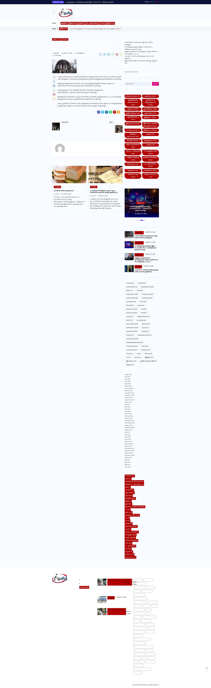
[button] (138, 220)
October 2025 (129, 397)
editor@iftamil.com (59, 594)
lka (144, 313)
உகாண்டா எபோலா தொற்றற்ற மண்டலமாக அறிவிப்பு (139, 57)
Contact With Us (85, 583)
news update (132, 324)
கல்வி (150, 134)
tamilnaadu (131, 350)
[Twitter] (153, 2)
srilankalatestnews (144, 335)
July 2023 (127, 460)
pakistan (146, 324)
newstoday (141, 320)
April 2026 (128, 384)
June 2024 (127, 434)
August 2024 (128, 430)
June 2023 (127, 462)
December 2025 (129, 393)
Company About (85, 580)
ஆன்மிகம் (150, 113)
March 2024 (128, 441)
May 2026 (127, 381)
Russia (145, 328)
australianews (131, 287)
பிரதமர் (130, 365)
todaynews (145, 350)
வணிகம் (133, 170)
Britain (129, 290)
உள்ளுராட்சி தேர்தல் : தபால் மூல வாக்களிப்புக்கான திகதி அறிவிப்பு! (104, 191)
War (137, 357)
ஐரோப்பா (110, 23)
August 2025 (128, 402)
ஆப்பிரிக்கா (150, 109)
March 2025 (128, 414)
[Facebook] (151, 2)
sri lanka (145, 331)
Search (155, 84)
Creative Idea (84, 587)
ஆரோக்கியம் (132, 113)
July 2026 (127, 377)
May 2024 (127, 437)
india (140, 305)
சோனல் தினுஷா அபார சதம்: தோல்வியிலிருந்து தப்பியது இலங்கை (118, 618)
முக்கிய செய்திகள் (150, 159)
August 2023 (128, 458)
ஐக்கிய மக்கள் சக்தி (148, 361)
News (129, 320)
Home (54, 23)
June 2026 (127, 379)
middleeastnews (143, 316)
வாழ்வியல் (150, 170)
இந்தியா (64, 23)
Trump (129, 354)
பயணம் (150, 145)
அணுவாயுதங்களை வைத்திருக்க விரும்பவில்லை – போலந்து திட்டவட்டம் (98, 2)
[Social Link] (158, 2)
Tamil (144, 346)
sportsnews (131, 331)
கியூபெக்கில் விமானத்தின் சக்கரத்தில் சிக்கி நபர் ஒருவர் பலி (117, 603)
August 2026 (128, 374)
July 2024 (127, 432)
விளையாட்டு (133, 176)
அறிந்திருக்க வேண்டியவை (133, 102)
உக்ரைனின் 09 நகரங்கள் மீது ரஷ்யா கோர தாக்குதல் (139, 44)
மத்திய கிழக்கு (133, 159)
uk (139, 354)
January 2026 (128, 391)
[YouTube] (156, 2)
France (143, 302)
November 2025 (129, 395)
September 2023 (130, 455)
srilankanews (132, 339)
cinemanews (132, 294)
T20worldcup (131, 346)
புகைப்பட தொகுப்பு (133, 152)
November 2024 (129, 423)
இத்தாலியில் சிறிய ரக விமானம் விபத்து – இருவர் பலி (141, 62)
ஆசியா (82, 23)
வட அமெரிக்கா (92, 23)
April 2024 (128, 439)
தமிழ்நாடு (150, 141)
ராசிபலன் (132, 164)
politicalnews (132, 328)
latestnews (131, 313)
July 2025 (127, 404)
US (128, 357)
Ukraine (148, 354)
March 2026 (128, 386)
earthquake (131, 302)
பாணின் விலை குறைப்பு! (64, 191)
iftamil (130, 305)
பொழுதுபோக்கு (150, 152)
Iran (143, 309)
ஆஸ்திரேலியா (133, 118)
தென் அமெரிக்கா (133, 146)
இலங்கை (73, 23)
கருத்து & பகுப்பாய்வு (132, 135)
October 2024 (129, 425)
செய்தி (132, 141)
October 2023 (129, 453)
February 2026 (129, 388)
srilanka (130, 335)
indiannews (131, 309)
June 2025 (127, 407)
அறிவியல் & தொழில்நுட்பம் (150, 102)
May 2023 (127, 464)
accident (130, 283)
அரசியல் (150, 96)
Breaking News (133, 96)
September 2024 (130, 427)
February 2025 (129, 416)
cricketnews (147, 294)
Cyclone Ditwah (132, 298)
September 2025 (130, 400)
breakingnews (147, 287)
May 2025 (127, 409)
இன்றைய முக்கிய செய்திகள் (150, 125)
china (140, 290)
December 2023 (129, 448)
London (129, 316)
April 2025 (128, 411)
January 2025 (128, 418)
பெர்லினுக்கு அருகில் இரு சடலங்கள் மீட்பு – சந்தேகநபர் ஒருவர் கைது (139, 48)
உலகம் (102, 23)
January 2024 (128, 446)
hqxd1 (58, 194)
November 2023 (129, 451)
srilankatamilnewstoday (134, 342)
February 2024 (129, 444)
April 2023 (128, 467)
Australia (142, 283)
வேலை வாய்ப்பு (151, 176)
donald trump (147, 298)
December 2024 (129, 421)
